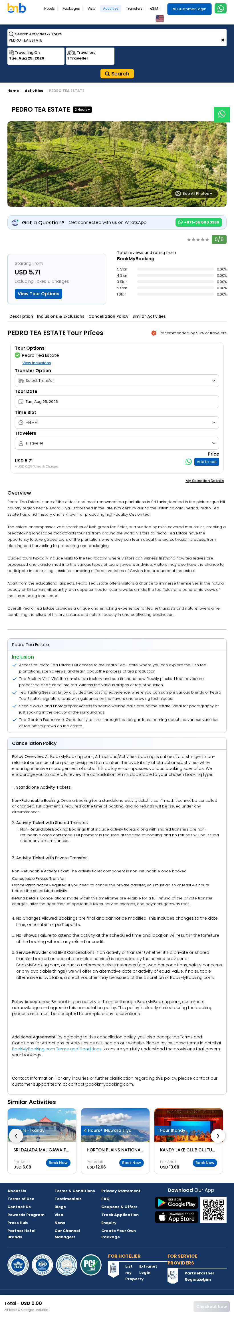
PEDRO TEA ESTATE (66, 91)
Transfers (134, 8)
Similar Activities (149, 316)
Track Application (120, 1214)
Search (119, 73)
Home (13, 91)
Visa (91, 8)
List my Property (131, 1273)
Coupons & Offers (119, 1207)
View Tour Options (38, 294)
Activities (110, 8)
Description (21, 316)
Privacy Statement (121, 1191)
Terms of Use (20, 1199)
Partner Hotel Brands (21, 1234)
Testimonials (68, 1199)
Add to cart (207, 461)
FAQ (105, 1199)
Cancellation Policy (108, 316)
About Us (16, 1191)
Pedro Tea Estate (40, 355)
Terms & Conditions (75, 1191)
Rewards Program (26, 1214)
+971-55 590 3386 (201, 222)
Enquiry (108, 1222)
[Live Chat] (221, 111)
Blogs (60, 1207)
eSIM (154, 8)
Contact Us (19, 1207)
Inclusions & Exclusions (60, 316)
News (60, 1222)
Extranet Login (145, 1269)
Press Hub (17, 1222)
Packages (71, 8)
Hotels (49, 8)
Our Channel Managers (67, 1234)
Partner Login (204, 1276)
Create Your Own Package (118, 1234)
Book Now (58, 1162)
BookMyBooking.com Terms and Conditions (57, 1049)
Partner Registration (191, 1276)
